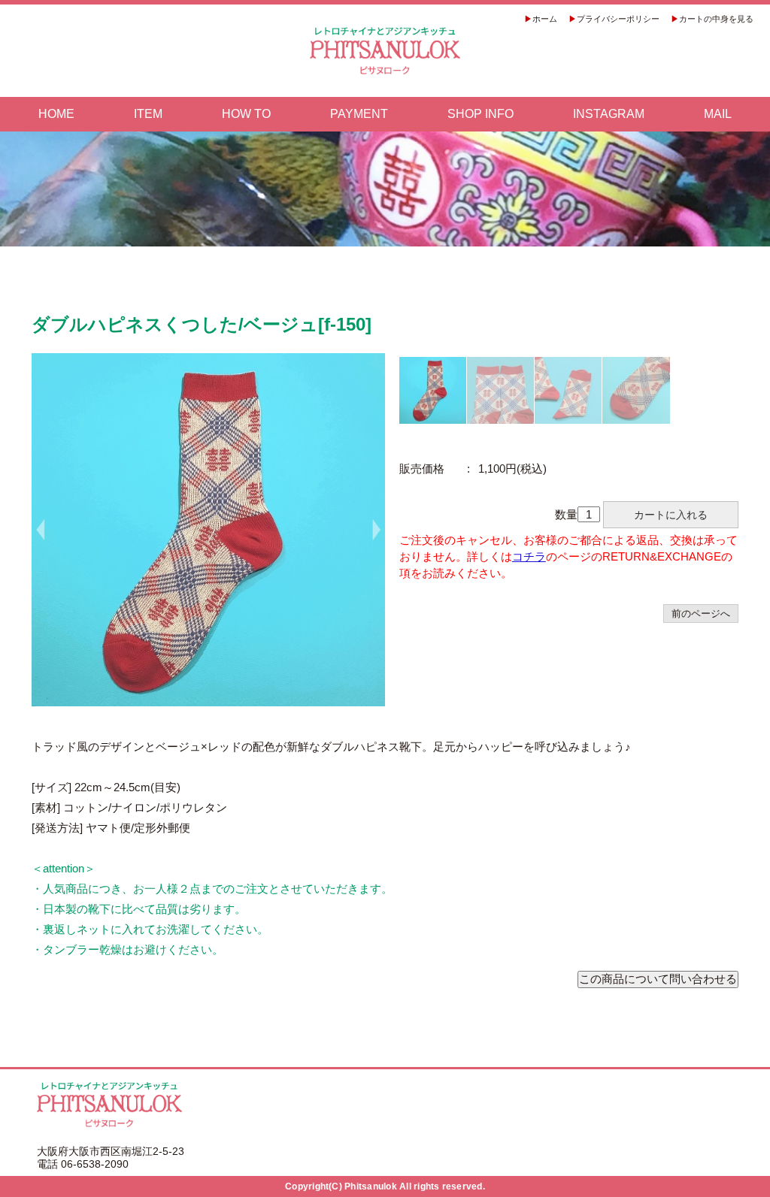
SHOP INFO (480, 114)
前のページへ (700, 613)
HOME (56, 114)
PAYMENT (359, 114)
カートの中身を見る (716, 18)
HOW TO (246, 114)
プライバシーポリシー (618, 18)
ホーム (544, 18)
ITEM (148, 114)
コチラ (529, 556)
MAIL (718, 114)
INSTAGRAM (608, 114)
